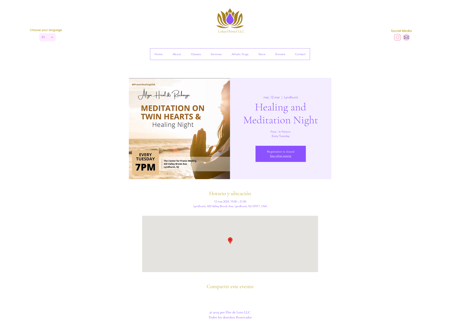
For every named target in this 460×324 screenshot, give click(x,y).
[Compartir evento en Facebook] (221, 296)
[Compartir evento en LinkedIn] (239, 296)
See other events (280, 156)
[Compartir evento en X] (230, 296)
